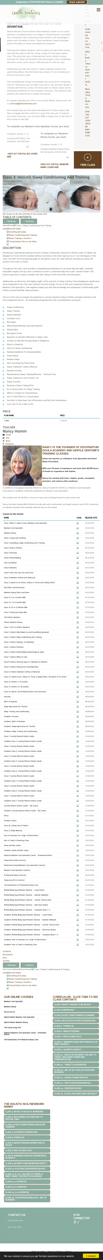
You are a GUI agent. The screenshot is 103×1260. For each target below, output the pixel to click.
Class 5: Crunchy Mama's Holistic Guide (19, 776)
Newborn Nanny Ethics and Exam (16, 592)
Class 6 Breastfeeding (12, 558)
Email (8, 435)
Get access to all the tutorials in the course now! (25, 214)
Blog (7, 441)
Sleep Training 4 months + (20, 238)
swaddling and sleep (12, 229)
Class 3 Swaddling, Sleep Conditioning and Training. (24, 543)
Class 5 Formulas (10, 553)
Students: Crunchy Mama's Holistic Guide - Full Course (25, 811)
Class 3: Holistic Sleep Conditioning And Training (23, 637)
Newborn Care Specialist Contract (17, 870)
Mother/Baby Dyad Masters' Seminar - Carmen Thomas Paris (27, 900)
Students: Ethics (10, 821)
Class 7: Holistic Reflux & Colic (15, 657)
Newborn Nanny (10, 533)
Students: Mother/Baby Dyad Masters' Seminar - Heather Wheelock (30, 920)
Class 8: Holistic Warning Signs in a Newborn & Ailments (25, 662)
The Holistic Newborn (12, 617)
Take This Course (10, 205)
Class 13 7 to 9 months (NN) (15, 602)
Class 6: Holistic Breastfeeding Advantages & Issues (24, 652)
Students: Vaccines (11, 716)
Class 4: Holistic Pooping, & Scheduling (19, 642)
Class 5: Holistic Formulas (13, 647)
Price (5, 958)
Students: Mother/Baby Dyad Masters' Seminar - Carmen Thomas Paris (31, 925)
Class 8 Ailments (10, 568)
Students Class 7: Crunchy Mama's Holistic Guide (22, 801)
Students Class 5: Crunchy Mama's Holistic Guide (22, 781)
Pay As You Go (9, 1012)
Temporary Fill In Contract (14, 880)
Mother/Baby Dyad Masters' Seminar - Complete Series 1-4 (27, 910)
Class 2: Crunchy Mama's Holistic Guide (19, 746)
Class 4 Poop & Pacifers (13, 548)
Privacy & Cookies (38, 1251)
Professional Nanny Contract (15, 875)
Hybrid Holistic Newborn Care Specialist (19, 1017)
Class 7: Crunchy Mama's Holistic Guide (19, 796)
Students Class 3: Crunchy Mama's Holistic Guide (22, 761)
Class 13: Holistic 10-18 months (16, 687)
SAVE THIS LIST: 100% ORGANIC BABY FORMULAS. (87, 124)
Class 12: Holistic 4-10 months (16, 682)
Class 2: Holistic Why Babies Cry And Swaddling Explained (26, 632)
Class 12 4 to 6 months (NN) (15, 597)
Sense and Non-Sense (12, 845)
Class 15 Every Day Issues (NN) (15, 612)
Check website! (77, 2)
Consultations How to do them (23, 241)
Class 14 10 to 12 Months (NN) (15, 607)
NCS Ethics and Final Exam (14, 588)
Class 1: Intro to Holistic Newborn (17, 627)
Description (8, 954)
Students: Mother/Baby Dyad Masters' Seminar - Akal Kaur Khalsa (30, 930)
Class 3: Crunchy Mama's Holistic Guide (19, 756)
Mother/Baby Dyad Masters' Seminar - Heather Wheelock (26, 895)
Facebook (9, 444)
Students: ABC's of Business (14, 721)
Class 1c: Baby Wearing (13, 831)
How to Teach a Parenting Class (16, 840)
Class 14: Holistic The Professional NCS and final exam (25, 692)
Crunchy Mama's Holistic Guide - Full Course (21, 806)
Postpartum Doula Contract (15, 860)
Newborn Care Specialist (13, 528)
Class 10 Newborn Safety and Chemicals (19, 578)
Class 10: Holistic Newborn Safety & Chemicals (22, 672)
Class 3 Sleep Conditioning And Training (33, 225)
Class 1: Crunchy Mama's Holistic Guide (19, 736)
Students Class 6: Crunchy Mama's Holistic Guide (22, 791)
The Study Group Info (12, 1028)
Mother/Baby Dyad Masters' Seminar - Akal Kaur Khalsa (26, 905)
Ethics (6, 816)
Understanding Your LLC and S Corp (87, 38)
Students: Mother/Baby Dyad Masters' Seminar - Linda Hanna (28, 915)
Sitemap (68, 1251)
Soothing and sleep (17, 232)
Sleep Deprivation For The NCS (15, 707)
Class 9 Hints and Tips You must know (18, 573)
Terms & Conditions (54, 1251)
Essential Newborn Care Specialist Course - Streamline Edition (28, 855)
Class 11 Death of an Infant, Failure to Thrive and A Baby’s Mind (29, 583)
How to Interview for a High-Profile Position (21, 835)
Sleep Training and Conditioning (16, 711)
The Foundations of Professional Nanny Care (21, 885)
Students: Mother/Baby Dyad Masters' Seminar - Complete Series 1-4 (31, 935)
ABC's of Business (10, 702)
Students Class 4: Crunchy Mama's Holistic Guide (22, 771)
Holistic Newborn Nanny (13, 622)
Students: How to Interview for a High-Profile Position (25, 940)
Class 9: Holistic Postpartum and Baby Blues (21, 667)
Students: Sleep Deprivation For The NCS (19, 726)
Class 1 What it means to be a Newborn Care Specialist (25, 523)
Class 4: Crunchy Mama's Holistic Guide (19, 766)
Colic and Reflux (10, 563)
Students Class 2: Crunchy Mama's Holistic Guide (22, 751)
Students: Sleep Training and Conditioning (20, 731)
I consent (91, 1255)
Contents (7, 951)
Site (7, 438)
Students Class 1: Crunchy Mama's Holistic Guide (22, 741)
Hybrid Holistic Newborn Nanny (16, 1022)
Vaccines (7, 697)
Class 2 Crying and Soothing (15, 538)
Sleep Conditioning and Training (23, 235)
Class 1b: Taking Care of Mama (16, 826)
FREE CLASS (87, 164)
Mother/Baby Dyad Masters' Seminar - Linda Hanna (24, 890)
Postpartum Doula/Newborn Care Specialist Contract (24, 865)
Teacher (6, 961)
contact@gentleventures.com (23, 104)
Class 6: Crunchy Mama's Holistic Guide (19, 786)
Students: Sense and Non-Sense (16, 850)
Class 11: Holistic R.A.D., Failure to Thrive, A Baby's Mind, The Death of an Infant (35, 677)
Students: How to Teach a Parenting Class (20, 945)
